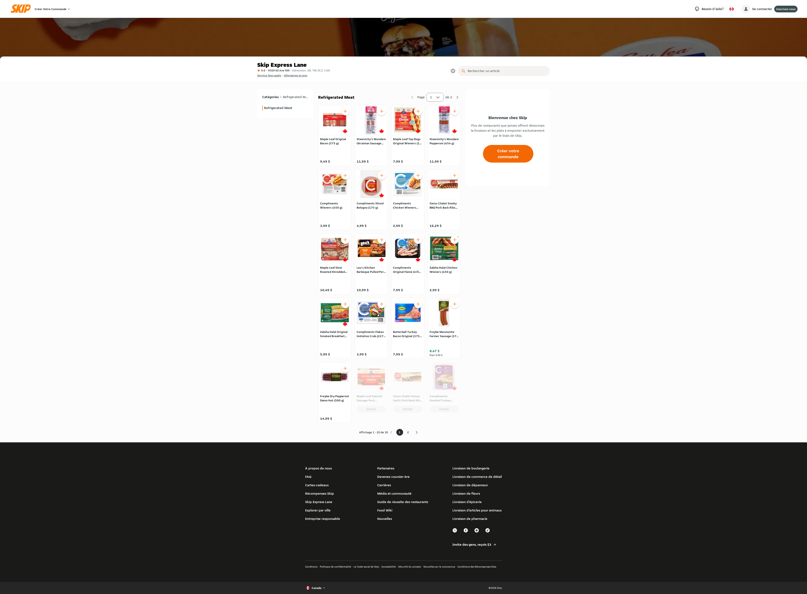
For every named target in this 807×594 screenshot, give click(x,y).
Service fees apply (269, 75)
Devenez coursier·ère (393, 476)
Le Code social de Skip (366, 566)
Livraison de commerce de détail (477, 476)
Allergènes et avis (295, 75)
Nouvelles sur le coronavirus (439, 566)
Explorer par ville (318, 510)
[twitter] (455, 532)
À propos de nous (318, 468)
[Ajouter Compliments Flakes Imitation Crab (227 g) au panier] (381, 304)
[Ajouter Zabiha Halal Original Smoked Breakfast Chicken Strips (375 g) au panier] (345, 304)
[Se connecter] (746, 9)
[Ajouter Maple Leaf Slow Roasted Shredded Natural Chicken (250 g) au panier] (345, 239)
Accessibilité (388, 566)
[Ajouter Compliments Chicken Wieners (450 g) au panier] (418, 175)
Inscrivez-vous (785, 9)
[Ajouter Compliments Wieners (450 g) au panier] (345, 175)
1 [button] (431, 97)
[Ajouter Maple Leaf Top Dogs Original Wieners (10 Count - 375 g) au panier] (418, 111)
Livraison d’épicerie (467, 502)
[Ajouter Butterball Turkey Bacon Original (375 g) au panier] (418, 304)
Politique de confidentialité (335, 566)
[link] (285, 108)
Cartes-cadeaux (317, 485)
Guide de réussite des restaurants (402, 502)
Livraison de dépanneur (470, 485)
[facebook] (465, 532)
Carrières (384, 485)
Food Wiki (384, 510)
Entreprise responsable (322, 518)
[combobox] (506, 71)
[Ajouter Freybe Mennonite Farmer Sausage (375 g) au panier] (454, 304)
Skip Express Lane (318, 502)
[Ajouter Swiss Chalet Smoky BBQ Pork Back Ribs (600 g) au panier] (454, 175)
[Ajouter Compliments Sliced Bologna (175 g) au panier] (381, 175)
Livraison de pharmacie (469, 518)
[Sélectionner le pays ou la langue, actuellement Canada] (731, 9)
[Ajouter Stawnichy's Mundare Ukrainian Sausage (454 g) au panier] (381, 111)
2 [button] (408, 432)
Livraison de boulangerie (470, 468)
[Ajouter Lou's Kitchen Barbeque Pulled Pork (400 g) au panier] (381, 239)
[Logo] (22, 8)
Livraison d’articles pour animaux (477, 510)
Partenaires (385, 468)
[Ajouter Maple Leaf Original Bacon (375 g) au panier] (345, 111)
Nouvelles (384, 518)
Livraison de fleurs (466, 493)
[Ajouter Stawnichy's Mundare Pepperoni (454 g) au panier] (454, 111)
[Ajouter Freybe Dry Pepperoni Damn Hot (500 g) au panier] (345, 368)
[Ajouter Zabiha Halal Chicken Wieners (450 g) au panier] (454, 239)
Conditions (311, 566)
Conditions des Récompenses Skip (477, 566)
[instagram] (476, 532)
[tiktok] (487, 532)
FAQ (308, 476)
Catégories (270, 97)
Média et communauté (394, 493)
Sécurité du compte (409, 566)
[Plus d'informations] (453, 71)
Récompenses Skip (319, 493)
